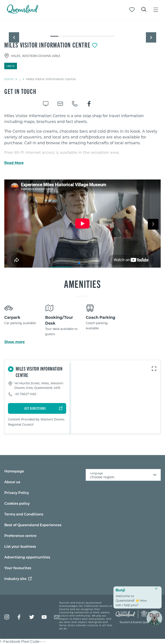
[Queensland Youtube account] (44, 617)
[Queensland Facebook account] (19, 617)
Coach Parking (100, 317)
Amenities (82, 283)
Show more (14, 342)
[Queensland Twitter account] (31, 617)
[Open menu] (155, 9)
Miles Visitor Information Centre (47, 44)
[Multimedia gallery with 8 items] (82, 32)
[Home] (22, 12)
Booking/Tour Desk (59, 320)
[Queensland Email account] (56, 617)
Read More (14, 163)
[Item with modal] (82, 28)
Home (9, 79)
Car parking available (20, 323)
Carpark (12, 317)
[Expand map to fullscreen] (154, 368)
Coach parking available (97, 325)
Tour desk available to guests (61, 331)
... (20, 79)
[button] (14, 37)
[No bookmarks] (131, 9)
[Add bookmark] (94, 45)
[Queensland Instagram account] (6, 617)
